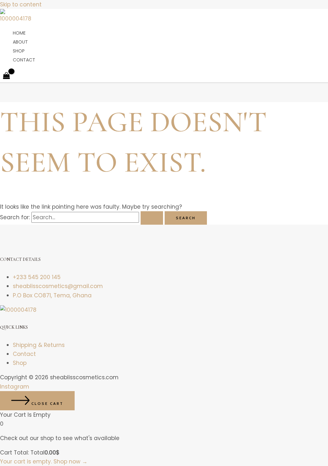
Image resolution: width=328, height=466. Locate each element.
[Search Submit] (152, 218)
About (20, 42)
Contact (24, 60)
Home (19, 33)
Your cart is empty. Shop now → (43, 461)
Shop (19, 51)
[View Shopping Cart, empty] (6, 76)
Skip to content (21, 4)
